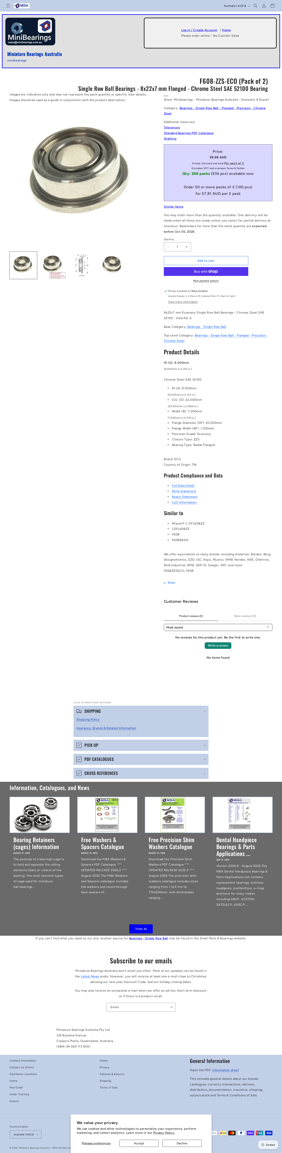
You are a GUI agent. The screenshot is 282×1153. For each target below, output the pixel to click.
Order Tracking (19, 1094)
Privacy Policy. (164, 1133)
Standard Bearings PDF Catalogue (189, 133)
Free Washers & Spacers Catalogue (102, 843)
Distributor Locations (23, 1074)
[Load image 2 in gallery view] (52, 265)
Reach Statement (185, 497)
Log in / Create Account (199, 30)
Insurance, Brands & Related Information (106, 728)
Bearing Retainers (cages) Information (36, 843)
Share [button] (171, 582)
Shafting (170, 138)
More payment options (206, 280)
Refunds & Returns (112, 1074)
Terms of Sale (109, 1087)
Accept (139, 1143)
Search (14, 1101)
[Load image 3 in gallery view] (82, 265)
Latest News (90, 976)
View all (141, 929)
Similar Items (173, 206)
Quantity (169, 239)
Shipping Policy (88, 719)
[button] (8, 6)
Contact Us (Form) (22, 1067)
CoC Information (184, 502)
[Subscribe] (171, 1007)
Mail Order (16, 1087)
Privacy (104, 1067)
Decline (182, 1143)
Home (226, 30)
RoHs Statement (184, 491)
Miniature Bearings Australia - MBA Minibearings (45, 1148)
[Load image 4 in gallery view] (111, 265)
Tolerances (172, 127)
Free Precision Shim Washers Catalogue (172, 843)
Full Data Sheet (183, 485)
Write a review (218, 645)
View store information (183, 302)
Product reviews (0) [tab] (191, 616)
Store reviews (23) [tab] (245, 616)
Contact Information (23, 1060)
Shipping (105, 1080)
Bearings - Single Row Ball (207, 327)
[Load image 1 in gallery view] (23, 265)
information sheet (225, 1070)
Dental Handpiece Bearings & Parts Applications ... (236, 846)
